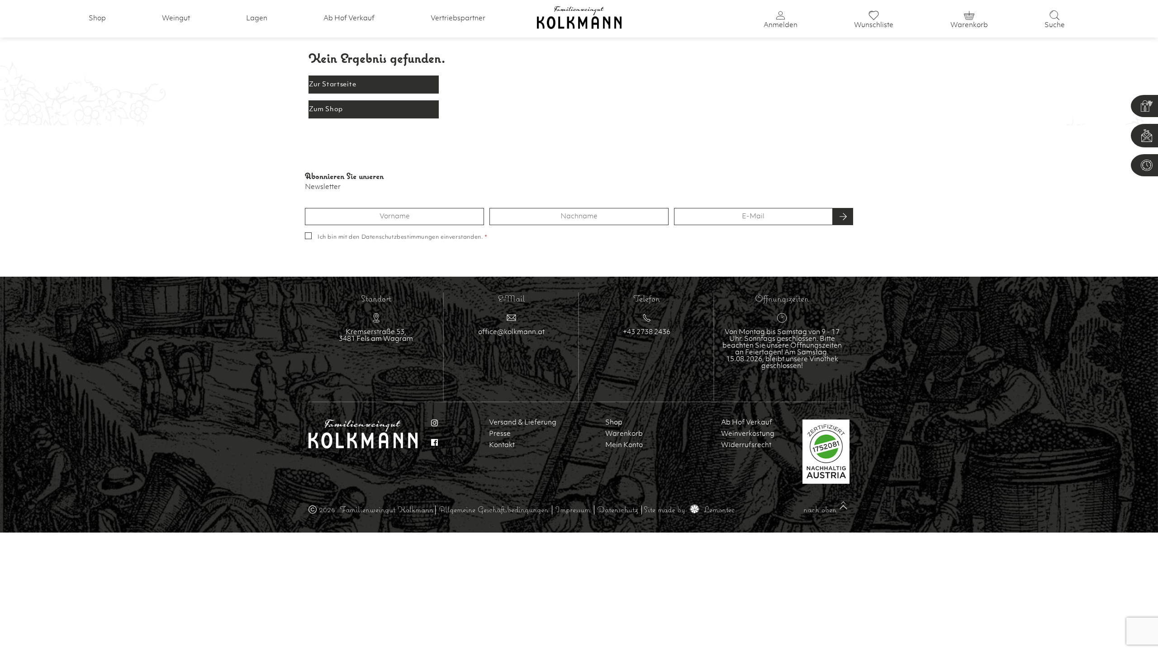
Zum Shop (326, 109)
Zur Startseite (332, 84)
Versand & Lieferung (522, 423)
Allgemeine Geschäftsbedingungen (493, 509)
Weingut (176, 18)
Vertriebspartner (458, 18)
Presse (500, 434)
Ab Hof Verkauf (349, 18)
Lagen (256, 18)
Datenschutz (618, 509)
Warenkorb (624, 434)
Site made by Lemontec (689, 509)
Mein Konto (624, 445)
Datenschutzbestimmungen (400, 237)
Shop (97, 18)
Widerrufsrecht (746, 445)
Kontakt (502, 445)
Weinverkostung (747, 434)
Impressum (572, 509)
